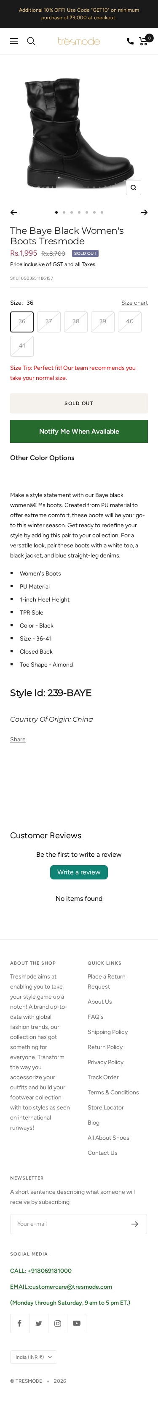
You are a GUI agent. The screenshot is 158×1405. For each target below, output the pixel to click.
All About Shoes (108, 1137)
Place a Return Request (107, 981)
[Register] (135, 1224)
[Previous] (13, 212)
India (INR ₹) (30, 1357)
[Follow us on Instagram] (57, 1323)
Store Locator (106, 1107)
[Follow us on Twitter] (38, 1323)
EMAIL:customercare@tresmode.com (61, 1286)
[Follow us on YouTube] (76, 1323)
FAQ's (96, 1016)
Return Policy (105, 1047)
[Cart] (143, 41)
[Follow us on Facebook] (19, 1323)
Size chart (134, 302)
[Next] (144, 212)
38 (76, 321)
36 (22, 321)
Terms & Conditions (113, 1092)
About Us (100, 1001)
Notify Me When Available (79, 431)
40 (130, 321)
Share (18, 739)
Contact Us (103, 1152)
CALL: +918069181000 (41, 1270)
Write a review (79, 872)
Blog (93, 1122)
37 (49, 321)
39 (102, 321)
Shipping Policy (108, 1032)
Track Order (103, 1077)
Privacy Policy (105, 1062)
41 (22, 345)
